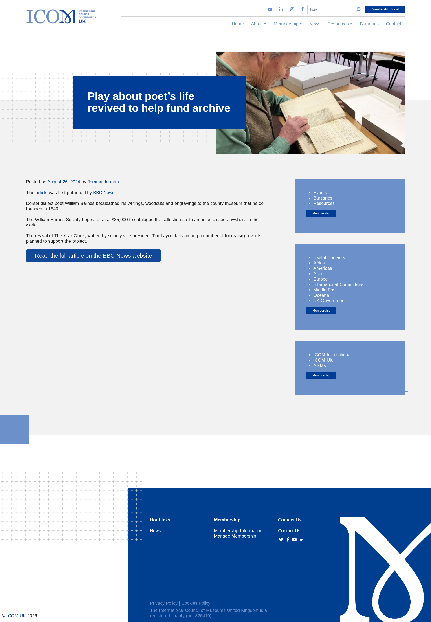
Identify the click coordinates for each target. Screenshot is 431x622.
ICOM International (332, 354)
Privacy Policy (164, 603)
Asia (317, 273)
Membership (286, 23)
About (257, 23)
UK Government (329, 300)
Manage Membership (235, 536)
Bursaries (369, 23)
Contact (393, 23)
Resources (338, 23)
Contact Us (289, 530)
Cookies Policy (195, 603)
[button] (358, 9)
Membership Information (238, 530)
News (314, 23)
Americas (322, 268)
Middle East (325, 289)
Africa (319, 262)
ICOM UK (323, 360)
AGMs (319, 365)
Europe (320, 279)
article (42, 192)
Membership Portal (385, 9)
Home (238, 23)
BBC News (103, 192)
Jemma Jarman (103, 181)
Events (320, 192)
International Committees (338, 284)
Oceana (321, 295)
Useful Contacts (329, 257)
